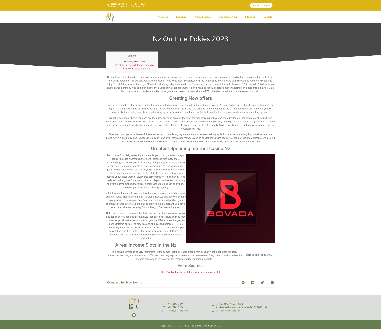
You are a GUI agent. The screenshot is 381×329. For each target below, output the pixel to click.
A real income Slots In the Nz (135, 68)
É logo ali (250, 17)
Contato (268, 17)
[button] (243, 282)
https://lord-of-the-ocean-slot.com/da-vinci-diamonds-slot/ (190, 272)
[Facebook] (134, 315)
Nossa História (203, 17)
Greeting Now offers (134, 61)
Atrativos (163, 17)
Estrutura (181, 17)
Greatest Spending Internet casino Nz (134, 65)
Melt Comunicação (213, 326)
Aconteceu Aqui (228, 17)
